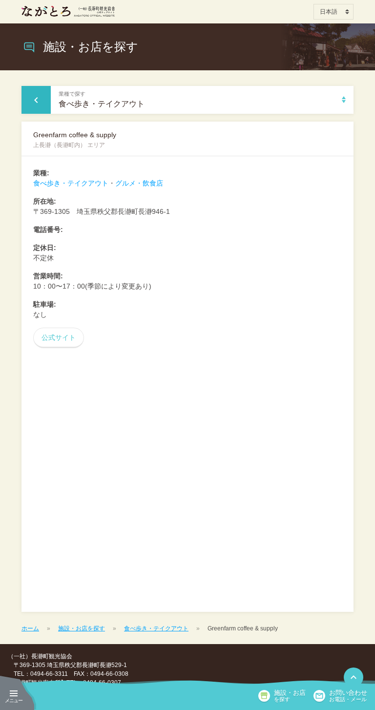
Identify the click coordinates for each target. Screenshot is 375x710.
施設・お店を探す (81, 628)
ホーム (30, 628)
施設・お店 (290, 695)
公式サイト (59, 337)
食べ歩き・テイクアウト (70, 183)
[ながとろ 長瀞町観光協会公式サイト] (68, 11)
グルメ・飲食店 (139, 183)
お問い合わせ (348, 695)
